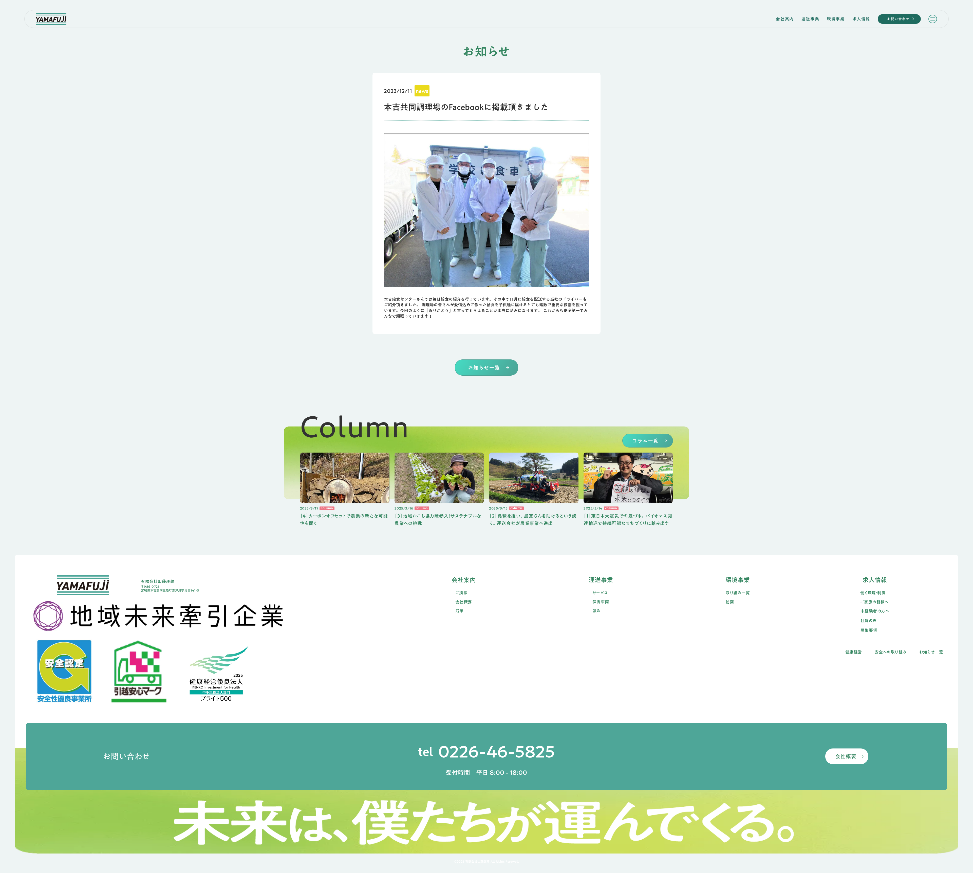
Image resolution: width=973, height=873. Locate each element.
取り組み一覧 (737, 593)
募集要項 (868, 630)
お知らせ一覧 (931, 652)
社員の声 (868, 620)
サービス (600, 593)
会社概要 (463, 602)
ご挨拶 (461, 593)
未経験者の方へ (874, 611)
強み (596, 611)
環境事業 (836, 19)
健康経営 (853, 652)
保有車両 (600, 602)
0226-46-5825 (496, 751)
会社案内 (785, 19)
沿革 (459, 611)
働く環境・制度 (873, 593)
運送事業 (810, 19)
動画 (729, 602)
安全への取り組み (891, 652)
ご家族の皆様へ (874, 602)
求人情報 (861, 19)
